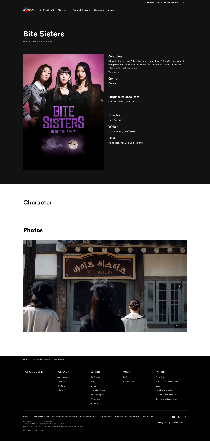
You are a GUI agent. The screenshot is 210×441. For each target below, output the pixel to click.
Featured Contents (41, 359)
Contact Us (27, 416)
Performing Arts (98, 395)
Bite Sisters (58, 359)
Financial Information (166, 395)
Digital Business (98, 390)
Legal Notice (38, 416)
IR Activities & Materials (167, 382)
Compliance (128, 382)
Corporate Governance (166, 399)
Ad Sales (95, 403)
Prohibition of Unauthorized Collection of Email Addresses (120, 416)
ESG (125, 377)
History (61, 390)
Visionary (62, 382)
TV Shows (95, 377)
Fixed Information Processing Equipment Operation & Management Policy (71, 416)
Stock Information (164, 390)
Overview (160, 377)
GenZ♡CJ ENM (34, 372)
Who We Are (64, 377)
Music (93, 386)
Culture (61, 386)
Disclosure (160, 386)
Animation (95, 399)
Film (92, 382)
